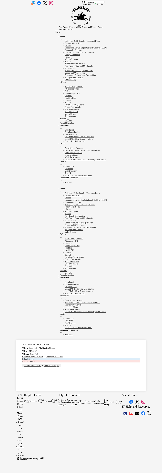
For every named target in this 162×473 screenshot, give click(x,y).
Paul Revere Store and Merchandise (79, 66)
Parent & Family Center (74, 105)
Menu (58, 32)
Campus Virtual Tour (73, 43)
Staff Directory (71, 171)
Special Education (72, 109)
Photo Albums (70, 68)
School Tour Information (75, 141)
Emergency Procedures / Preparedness (80, 52)
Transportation (70, 116)
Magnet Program (71, 59)
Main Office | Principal (74, 86)
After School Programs (74, 148)
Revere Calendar (29, 361)
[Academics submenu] (61, 146)
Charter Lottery (71, 134)
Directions (69, 168)
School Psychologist (73, 107)
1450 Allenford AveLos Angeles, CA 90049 (20, 428)
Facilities (68, 96)
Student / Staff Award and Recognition (80, 75)
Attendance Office (72, 89)
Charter (68, 45)
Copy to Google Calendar (32, 357)
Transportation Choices (74, 77)
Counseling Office (72, 93)
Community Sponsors (73, 50)
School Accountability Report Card (79, 71)
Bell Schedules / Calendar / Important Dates (82, 150)
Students (68, 121)
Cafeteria (68, 91)
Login (21, 458)
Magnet (68, 102)
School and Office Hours (75, 73)
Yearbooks (69, 182)
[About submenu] (61, 39)
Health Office (70, 98)
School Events (28, 359)
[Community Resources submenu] (61, 180)
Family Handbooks (72, 55)
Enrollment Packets (72, 132)
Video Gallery (70, 80)
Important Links (71, 155)
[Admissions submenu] (61, 128)
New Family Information (75, 64)
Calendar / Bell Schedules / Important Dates (82, 41)
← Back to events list (32, 365)
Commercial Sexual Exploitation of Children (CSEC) (86, 48)
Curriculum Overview (73, 153)
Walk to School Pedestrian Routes (78, 175)
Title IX (68, 173)
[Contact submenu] (61, 164)
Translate (100, 4)
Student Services (71, 112)
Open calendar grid (51, 365)
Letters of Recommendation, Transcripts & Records (85, 159)
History (68, 57)
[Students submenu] (68, 119)
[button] (61, 191)
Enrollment (69, 130)
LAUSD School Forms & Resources (79, 137)
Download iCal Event (54, 357)
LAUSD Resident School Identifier (79, 139)
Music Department (72, 157)
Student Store (70, 114)
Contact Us (69, 166)
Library (68, 100)
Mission (68, 61)
